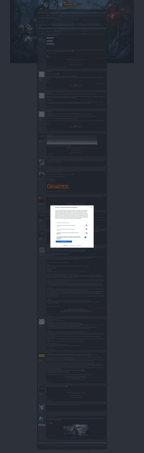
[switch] (85, 225)
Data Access (72, 245)
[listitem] (72, 222)
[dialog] (72, 226)
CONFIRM (64, 241)
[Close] (91, 208)
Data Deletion (65, 245)
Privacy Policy (78, 245)
